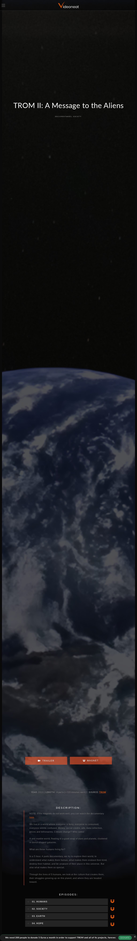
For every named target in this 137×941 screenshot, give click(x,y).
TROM (102, 792)
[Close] (135, 937)
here (31, 817)
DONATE (125, 938)
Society (77, 116)
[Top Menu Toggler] (3, 5)
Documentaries (63, 116)
